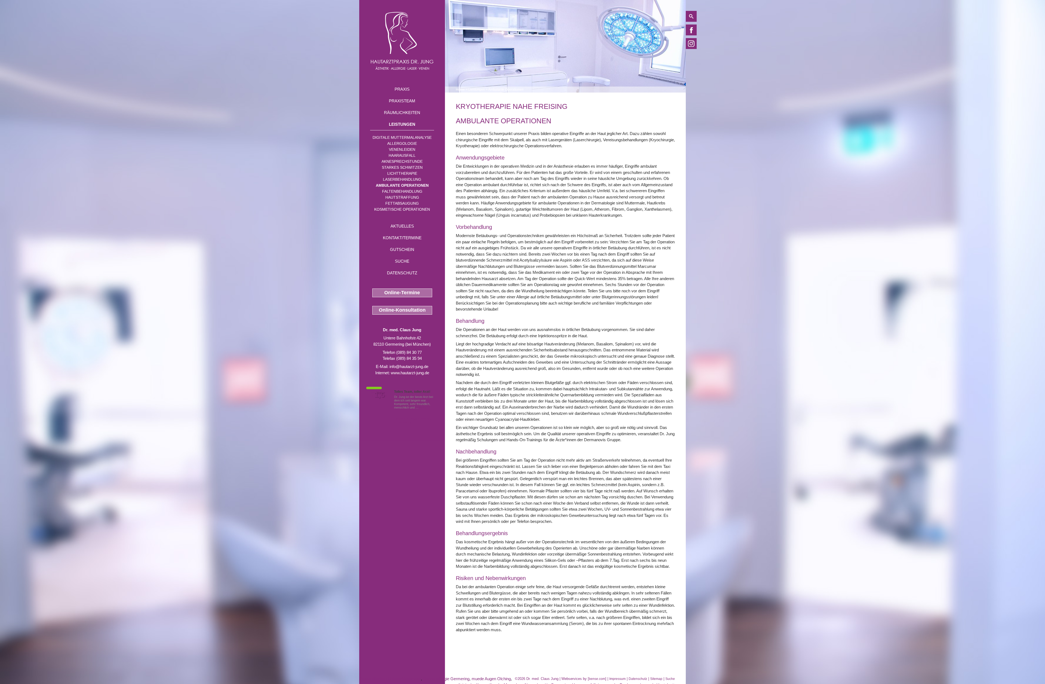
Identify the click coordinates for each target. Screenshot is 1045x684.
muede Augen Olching (491, 678)
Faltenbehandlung (402, 191)
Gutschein (402, 249)
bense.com (597, 679)
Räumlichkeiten (402, 112)
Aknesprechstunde (402, 161)
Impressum (617, 679)
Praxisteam (402, 101)
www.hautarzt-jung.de (410, 372)
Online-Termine (402, 292)
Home (460, 89)
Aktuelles (402, 226)
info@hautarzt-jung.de (408, 366)
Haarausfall (402, 155)
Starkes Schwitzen (402, 167)
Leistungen (402, 124)
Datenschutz (402, 273)
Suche (402, 261)
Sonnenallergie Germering (446, 678)
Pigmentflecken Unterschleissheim (390, 678)
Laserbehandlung (402, 179)
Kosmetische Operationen (402, 209)
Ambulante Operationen (402, 185)
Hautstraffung (402, 197)
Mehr (422, 407)
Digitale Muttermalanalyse (402, 137)
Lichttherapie (402, 173)
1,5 (379, 395)
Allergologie (402, 143)
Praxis (402, 89)
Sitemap (656, 679)
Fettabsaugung (402, 203)
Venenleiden (402, 149)
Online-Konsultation (402, 310)
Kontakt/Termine (402, 237)
